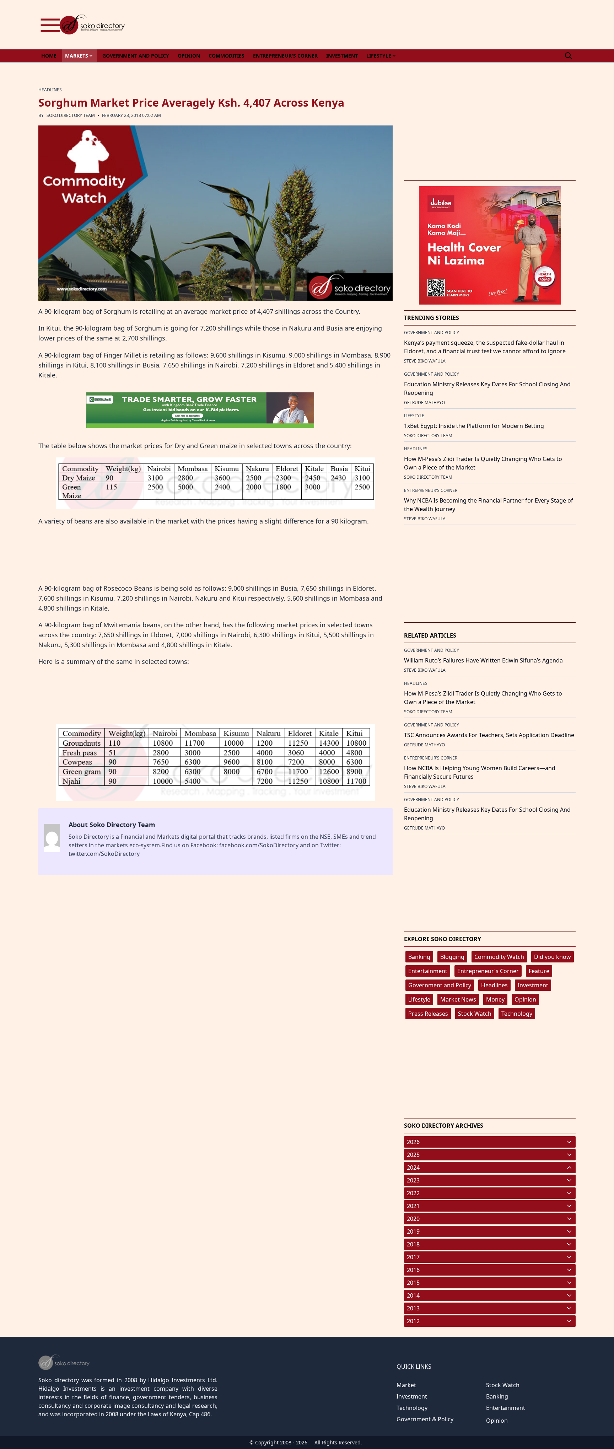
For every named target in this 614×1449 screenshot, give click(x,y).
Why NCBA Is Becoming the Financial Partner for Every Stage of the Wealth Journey (488, 505)
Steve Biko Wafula (425, 361)
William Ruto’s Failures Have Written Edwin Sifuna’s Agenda (483, 660)
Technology (516, 1014)
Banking (419, 957)
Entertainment (427, 971)
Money (495, 999)
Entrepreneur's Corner (488, 971)
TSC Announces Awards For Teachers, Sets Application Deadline (489, 735)
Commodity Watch (499, 957)
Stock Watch (474, 1014)
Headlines (494, 985)
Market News (458, 999)
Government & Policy (425, 1419)
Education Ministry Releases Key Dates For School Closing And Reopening (487, 388)
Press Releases (428, 1014)
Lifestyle (419, 999)
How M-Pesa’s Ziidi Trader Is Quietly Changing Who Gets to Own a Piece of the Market (483, 463)
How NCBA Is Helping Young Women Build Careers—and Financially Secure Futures (479, 772)
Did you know (552, 957)
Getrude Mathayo (424, 402)
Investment (533, 985)
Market (406, 1385)
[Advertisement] (446, 25)
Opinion (525, 999)
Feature (539, 971)
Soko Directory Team (71, 115)
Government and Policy (439, 985)
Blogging (452, 957)
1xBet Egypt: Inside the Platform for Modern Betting (474, 426)
